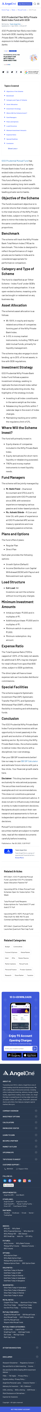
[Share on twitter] (12, 72)
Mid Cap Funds (19, 1334)
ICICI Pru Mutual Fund (11, 1320)
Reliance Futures (28, 1246)
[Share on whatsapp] (7, 72)
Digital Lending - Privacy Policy (13, 1379)
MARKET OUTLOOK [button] (10, 1147)
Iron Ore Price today (11, 1308)
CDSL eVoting (8, 1390)
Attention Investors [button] (12, 1348)
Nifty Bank (16, 1228)
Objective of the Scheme (14, 91)
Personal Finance (11, 969)
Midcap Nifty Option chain (13, 1261)
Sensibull (7, 1213)
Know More (19, 858)
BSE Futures (8, 1248)
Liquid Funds (19, 1329)
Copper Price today (11, 1302)
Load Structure (11, 126)
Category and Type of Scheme (16, 100)
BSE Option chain (28, 1263)
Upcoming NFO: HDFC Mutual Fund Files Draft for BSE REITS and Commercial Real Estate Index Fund (19, 917)
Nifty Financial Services (12, 1231)
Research (8, 975)
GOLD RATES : (8, 1268)
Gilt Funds (7, 1334)
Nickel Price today (25, 1305)
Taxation (30, 975)
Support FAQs (23, 1169)
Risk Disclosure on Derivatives (13, 1393)
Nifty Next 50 (28, 1231)
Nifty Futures (9, 1243)
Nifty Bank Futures (23, 1243)
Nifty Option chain (10, 1255)
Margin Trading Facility (24, 1204)
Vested (31, 1213)
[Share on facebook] (16, 72)
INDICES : (6, 1226)
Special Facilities (12, 139)
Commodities (17, 947)
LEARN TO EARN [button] (9, 1135)
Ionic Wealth (20, 1195)
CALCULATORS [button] (8, 1122)
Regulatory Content (27, 1363)
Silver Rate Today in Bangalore (15, 1290)
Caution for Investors (10, 1397)
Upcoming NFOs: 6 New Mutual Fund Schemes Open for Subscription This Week (19, 892)
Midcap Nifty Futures (11, 1246)
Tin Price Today (26, 1308)
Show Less (12, 148)
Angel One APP (9, 1201)
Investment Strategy (13, 109)
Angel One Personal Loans (12, 1383)
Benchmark (10, 96)
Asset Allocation (12, 104)
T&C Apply (12, 1376)
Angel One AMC (9, 1195)
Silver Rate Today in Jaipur (13, 1295)
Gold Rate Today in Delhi (12, 1273)
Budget (7, 947)
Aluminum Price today (29, 1302)
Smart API (7, 1206)
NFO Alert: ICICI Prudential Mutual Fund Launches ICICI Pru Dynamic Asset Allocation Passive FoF (18, 879)
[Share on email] (21, 72)
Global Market (25, 952)
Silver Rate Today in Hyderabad (15, 1287)
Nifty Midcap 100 (10, 1234)
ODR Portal (31, 1390)
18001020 (10, 1169)
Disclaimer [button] (7, 1357)
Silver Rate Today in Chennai (14, 1293)
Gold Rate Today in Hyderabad (14, 1278)
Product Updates (26, 969)
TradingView (8, 1215)
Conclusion (10, 143)
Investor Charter (29, 1383)
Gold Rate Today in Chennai (13, 1275)
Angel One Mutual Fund (12, 1314)
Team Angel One (15, 24)
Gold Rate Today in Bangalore (14, 1281)
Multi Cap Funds (9, 1337)
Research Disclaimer (10, 1363)
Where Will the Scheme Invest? (16, 113)
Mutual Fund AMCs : (11, 1312)
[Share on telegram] (3, 72)
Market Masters (23, 958)
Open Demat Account (25, 4)
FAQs (4, 1376)
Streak (24, 1213)
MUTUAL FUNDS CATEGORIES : (14, 1327)
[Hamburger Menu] (38, 4)
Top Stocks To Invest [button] (12, 1159)
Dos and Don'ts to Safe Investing (14, 1366)
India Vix (20, 1236)
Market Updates (10, 964)
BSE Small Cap (9, 1236)
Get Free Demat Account (20, 1409)
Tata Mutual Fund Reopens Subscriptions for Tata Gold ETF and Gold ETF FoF (19, 904)
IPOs (13, 958)
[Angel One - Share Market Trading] (9, 3)
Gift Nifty (29, 1236)
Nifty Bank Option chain (12, 1258)
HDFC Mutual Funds (27, 1317)
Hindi (6, 958)
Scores (30, 1366)
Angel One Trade (21, 1201)
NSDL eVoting (20, 1390)
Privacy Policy (23, 1376)
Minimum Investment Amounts (16, 130)
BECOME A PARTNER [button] (10, 1141)
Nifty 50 (7, 1228)
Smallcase (15, 1213)
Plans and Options (12, 122)
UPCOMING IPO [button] (8, 1152)
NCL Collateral (26, 1386)
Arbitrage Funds (24, 1332)
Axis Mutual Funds (10, 1317)
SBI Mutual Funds (29, 1314)
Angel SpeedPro (9, 1204)
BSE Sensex (22, 1234)
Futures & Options (11, 952)
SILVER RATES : (8, 1285)
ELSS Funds (8, 1329)
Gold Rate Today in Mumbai (13, 1270)
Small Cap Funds (10, 1332)
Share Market (19, 975)
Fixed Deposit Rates (20, 1206)
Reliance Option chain (12, 1263)
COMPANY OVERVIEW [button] (10, 1111)
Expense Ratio (11, 135)
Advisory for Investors (10, 1386)
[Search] (35, 4)
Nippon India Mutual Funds (13, 1322)
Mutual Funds (23, 964)
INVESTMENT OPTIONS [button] (11, 1117)
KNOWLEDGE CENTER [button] (11, 1128)
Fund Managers (11, 117)
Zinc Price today (10, 1305)
